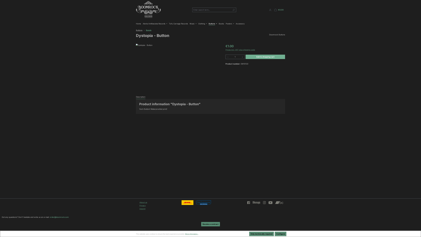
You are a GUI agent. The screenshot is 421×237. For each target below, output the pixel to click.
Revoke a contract (211, 224)
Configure (280, 234)
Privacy (142, 206)
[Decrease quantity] (228, 57)
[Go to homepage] (148, 9)
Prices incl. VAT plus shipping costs (240, 50)
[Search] (233, 10)
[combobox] (211, 10)
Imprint (142, 209)
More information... (191, 234)
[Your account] (270, 10)
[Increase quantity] (242, 57)
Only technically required (261, 234)
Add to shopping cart (265, 57)
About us (143, 202)
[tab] (140, 97)
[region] (178, 67)
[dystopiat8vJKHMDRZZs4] (178, 67)
